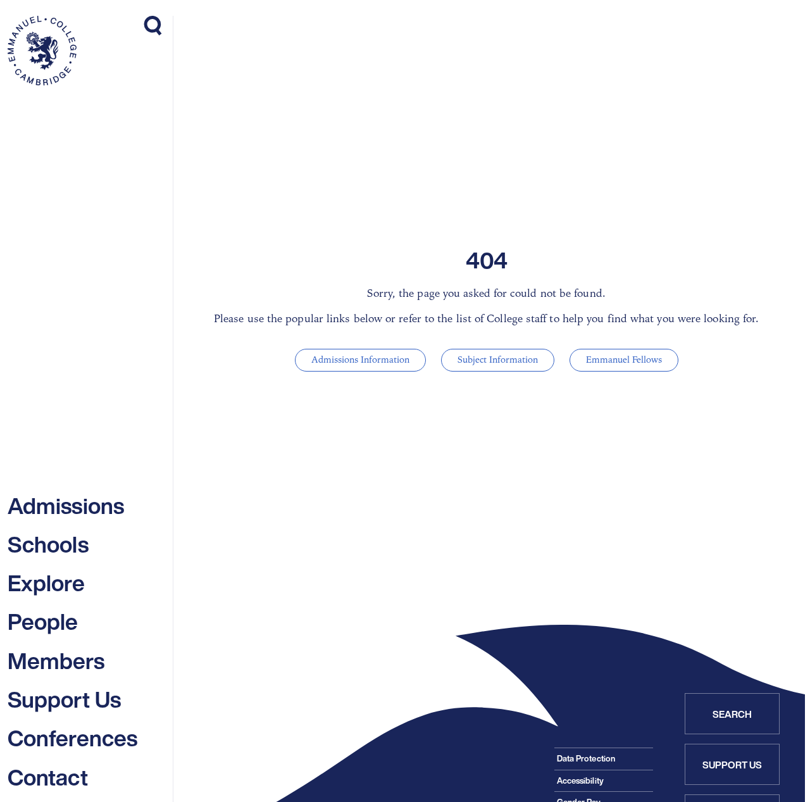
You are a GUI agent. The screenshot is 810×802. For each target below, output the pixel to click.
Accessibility (580, 781)
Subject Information (498, 360)
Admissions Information (360, 360)
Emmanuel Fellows (624, 360)
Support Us (732, 765)
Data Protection (586, 759)
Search (732, 714)
